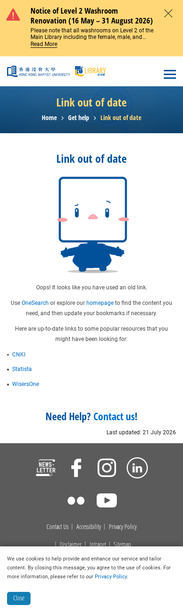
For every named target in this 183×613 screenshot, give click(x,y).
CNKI (18, 354)
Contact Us (57, 527)
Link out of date (120, 118)
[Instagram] (106, 469)
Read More (43, 44)
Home (49, 118)
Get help (78, 118)
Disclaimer (71, 545)
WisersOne (25, 384)
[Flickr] (76, 502)
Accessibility (88, 527)
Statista (22, 369)
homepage (100, 303)
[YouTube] (106, 502)
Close (18, 597)
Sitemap (122, 545)
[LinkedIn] (137, 469)
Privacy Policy (123, 527)
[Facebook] (76, 469)
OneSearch (35, 303)
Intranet (98, 545)
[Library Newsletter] (45, 469)
